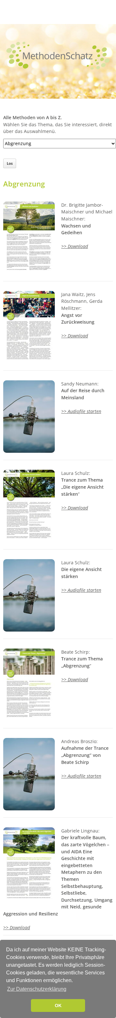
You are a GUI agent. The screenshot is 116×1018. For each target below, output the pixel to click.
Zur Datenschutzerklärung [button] (36, 989)
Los (10, 163)
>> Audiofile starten (81, 411)
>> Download (74, 246)
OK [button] (58, 1005)
